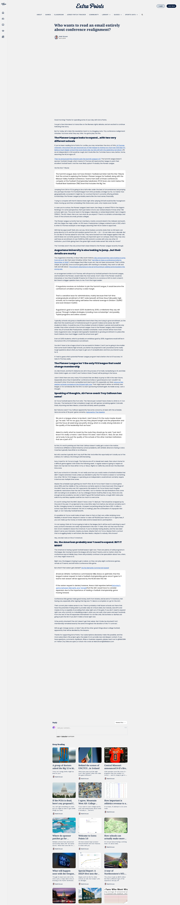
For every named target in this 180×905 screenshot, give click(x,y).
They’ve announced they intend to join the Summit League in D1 (77, 159)
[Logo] (90, 6)
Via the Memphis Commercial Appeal (95, 568)
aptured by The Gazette (96, 412)
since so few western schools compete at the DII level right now (88, 383)
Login (58, 736)
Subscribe (64, 736)
